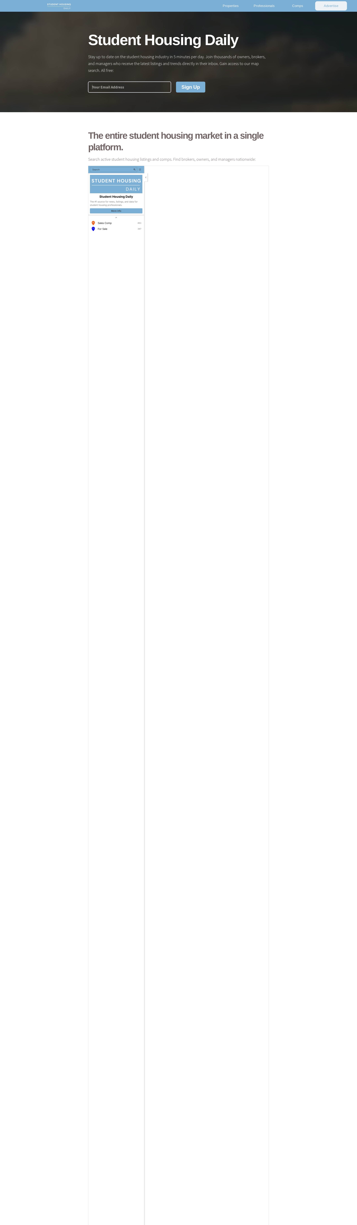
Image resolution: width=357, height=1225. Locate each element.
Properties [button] (231, 6)
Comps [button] (297, 6)
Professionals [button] (264, 6)
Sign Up (190, 87)
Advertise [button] (331, 6)
